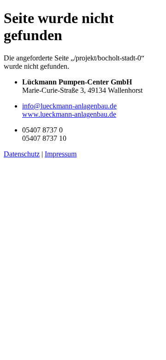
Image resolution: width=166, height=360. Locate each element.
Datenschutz (22, 154)
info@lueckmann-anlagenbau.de (69, 106)
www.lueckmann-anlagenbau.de (69, 114)
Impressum (61, 154)
